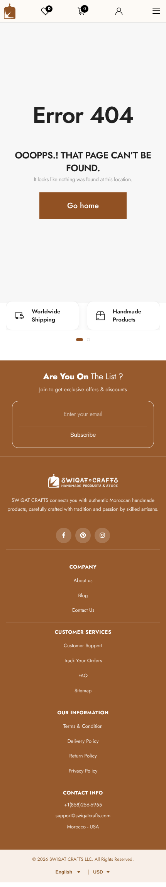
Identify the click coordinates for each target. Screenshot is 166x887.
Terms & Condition (83, 726)
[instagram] (102, 535)
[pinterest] (83, 535)
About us (83, 580)
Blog (83, 595)
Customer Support (83, 645)
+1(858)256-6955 (83, 804)
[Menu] (156, 11)
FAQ (83, 675)
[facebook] (63, 535)
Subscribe (83, 435)
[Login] (119, 11)
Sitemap (83, 690)
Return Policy (83, 755)
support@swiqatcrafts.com (83, 815)
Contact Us (83, 610)
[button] (79, 339)
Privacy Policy (83, 770)
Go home (83, 205)
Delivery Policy (83, 741)
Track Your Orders (83, 660)
